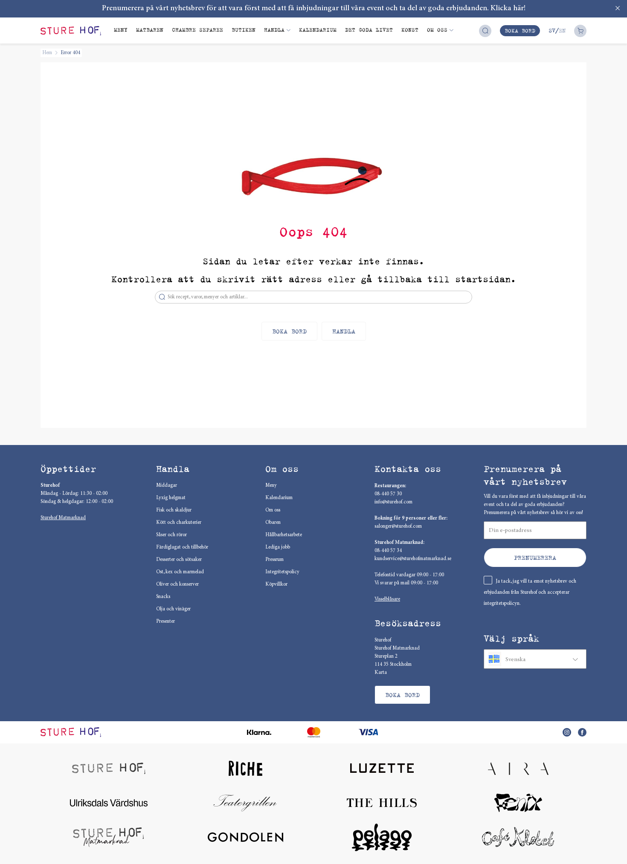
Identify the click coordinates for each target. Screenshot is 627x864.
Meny (121, 29)
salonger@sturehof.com (398, 526)
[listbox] (535, 659)
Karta (380, 672)
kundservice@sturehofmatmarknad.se (412, 558)
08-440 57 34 (388, 550)
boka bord (520, 30)
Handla (274, 29)
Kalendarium (318, 29)
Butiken (243, 29)
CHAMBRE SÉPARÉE (197, 29)
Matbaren (149, 29)
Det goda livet (369, 29)
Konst (409, 29)
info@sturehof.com (393, 502)
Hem (47, 52)
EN (562, 30)
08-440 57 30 (388, 494)
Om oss (437, 29)
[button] (535, 557)
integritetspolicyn (502, 603)
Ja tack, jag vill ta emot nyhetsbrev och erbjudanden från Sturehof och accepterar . (530, 592)
